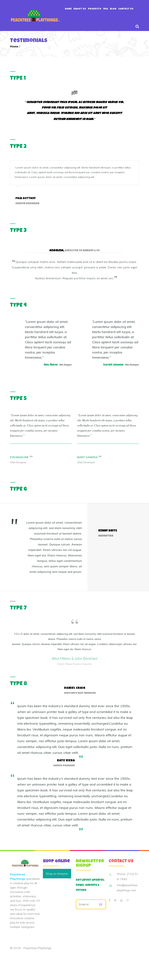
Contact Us (126, 9)
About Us (80, 9)
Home (68, 9)
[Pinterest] (115, 900)
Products (94, 9)
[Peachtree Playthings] (35, 15)
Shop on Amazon (57, 873)
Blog (113, 9)
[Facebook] (109, 900)
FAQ (105, 9)
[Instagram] (127, 900)
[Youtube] (121, 900)
